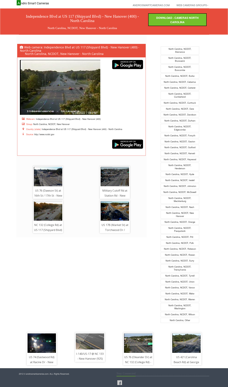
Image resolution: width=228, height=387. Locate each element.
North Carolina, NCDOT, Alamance (180, 50)
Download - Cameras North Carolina (177, 20)
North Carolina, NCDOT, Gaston (180, 141)
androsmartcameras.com (151, 5)
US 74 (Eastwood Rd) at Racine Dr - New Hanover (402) (41, 362)
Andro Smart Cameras (33, 3)
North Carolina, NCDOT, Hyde (180, 174)
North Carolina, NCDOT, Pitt (179, 236)
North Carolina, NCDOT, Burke (179, 75)
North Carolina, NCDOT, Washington (179, 307)
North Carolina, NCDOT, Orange (180, 221)
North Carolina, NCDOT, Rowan (180, 254)
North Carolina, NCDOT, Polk (180, 242)
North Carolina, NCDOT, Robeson (180, 248)
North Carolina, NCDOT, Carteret (179, 87)
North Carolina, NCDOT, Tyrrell (180, 275)
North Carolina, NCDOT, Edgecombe (179, 128)
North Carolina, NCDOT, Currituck (180, 102)
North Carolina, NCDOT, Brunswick (179, 59)
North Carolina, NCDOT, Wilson (180, 314)
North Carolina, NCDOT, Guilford (179, 147)
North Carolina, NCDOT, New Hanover (180, 214)
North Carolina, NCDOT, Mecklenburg (179, 199)
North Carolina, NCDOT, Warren (180, 299)
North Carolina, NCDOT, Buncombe (179, 68)
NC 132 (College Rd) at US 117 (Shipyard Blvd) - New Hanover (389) (48, 230)
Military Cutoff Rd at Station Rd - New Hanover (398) (114, 195)
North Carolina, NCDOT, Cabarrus (180, 81)
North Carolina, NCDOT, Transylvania (179, 268)
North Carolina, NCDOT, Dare (180, 108)
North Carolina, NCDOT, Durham (179, 120)
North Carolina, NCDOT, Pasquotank (179, 229)
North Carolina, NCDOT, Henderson (179, 167)
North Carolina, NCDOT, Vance (180, 287)
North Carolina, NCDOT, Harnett (180, 153)
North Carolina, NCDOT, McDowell (179, 192)
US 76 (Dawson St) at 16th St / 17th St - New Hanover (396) (48, 195)
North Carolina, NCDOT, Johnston (180, 186)
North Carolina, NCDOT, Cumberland (179, 95)
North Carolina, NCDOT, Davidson (180, 114)
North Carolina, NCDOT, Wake (179, 293)
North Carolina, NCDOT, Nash (180, 207)
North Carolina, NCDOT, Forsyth (179, 135)
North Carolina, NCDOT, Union (179, 281)
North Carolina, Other (180, 320)
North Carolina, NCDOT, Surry (180, 260)
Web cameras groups (191, 5)
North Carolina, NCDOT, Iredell (180, 180)
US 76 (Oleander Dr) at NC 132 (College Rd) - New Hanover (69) (138, 362)
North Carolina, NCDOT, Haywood (180, 159)
